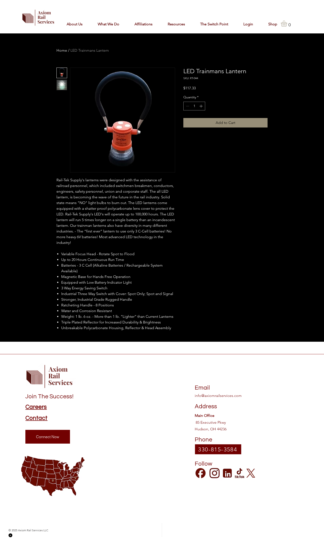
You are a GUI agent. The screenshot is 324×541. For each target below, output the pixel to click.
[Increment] (201, 106)
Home (61, 50)
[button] (139, 24)
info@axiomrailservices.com (218, 395)
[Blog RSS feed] (10, 535)
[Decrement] (187, 106)
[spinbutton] (194, 106)
